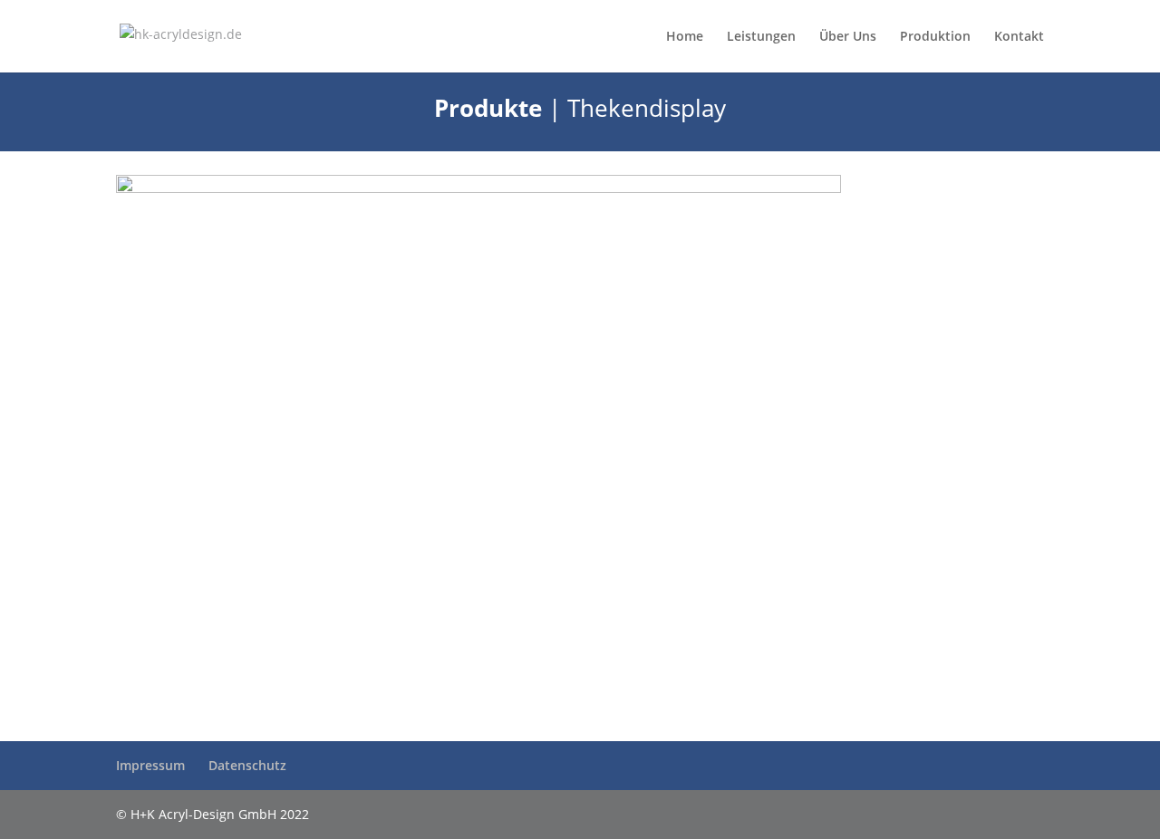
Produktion (935, 37)
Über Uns (847, 37)
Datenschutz (247, 765)
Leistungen (761, 37)
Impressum (150, 765)
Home (684, 37)
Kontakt (1019, 37)
